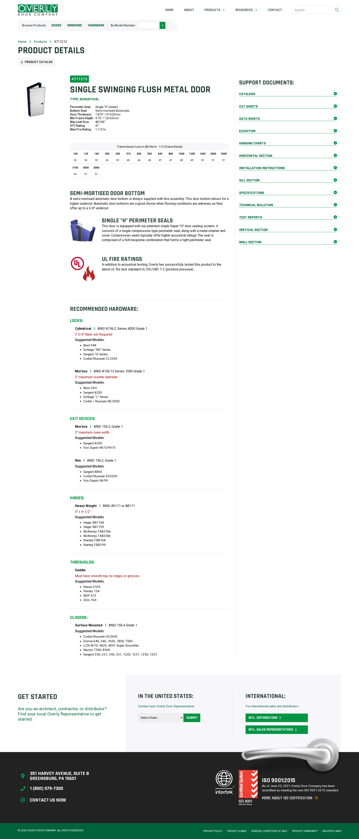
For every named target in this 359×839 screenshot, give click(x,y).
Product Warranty (305, 831)
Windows (74, 25)
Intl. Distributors (262, 717)
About (189, 10)
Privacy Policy (213, 831)
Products (40, 42)
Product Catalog (39, 62)
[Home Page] (38, 10)
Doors (56, 25)
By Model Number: (123, 25)
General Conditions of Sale (269, 831)
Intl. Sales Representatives (270, 729)
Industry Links (331, 831)
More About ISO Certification (287, 798)
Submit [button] (191, 717)
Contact (275, 10)
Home (169, 10)
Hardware (96, 25)
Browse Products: (34, 25)
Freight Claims (236, 831)
